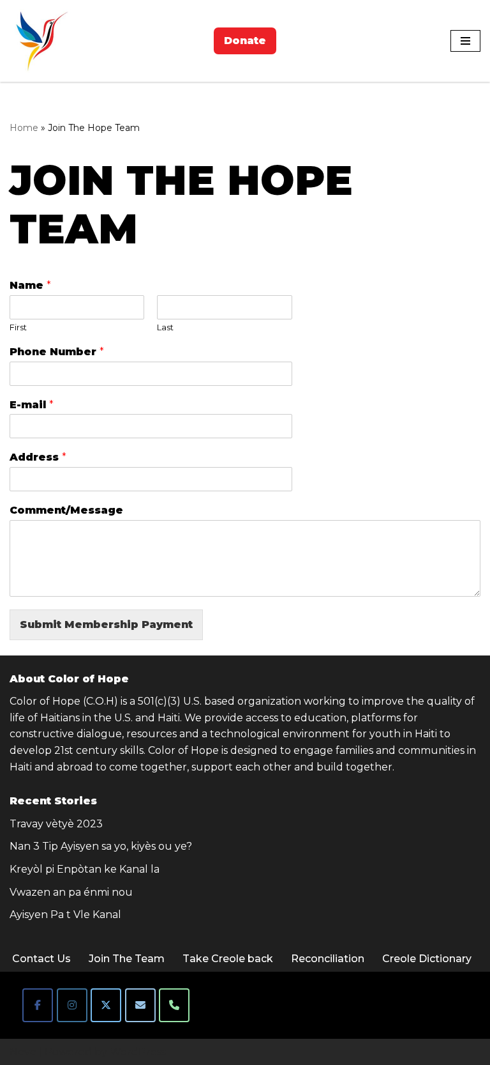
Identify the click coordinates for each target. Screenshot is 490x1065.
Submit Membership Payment (106, 624)
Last (165, 327)
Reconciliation (327, 959)
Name (30, 285)
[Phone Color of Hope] (174, 1005)
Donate (245, 40)
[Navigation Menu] (465, 41)
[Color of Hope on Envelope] (140, 1005)
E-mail (32, 405)
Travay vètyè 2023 (56, 824)
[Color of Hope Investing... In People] (41, 41)
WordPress (138, 1052)
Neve (23, 1052)
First (18, 327)
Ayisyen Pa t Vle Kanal (65, 914)
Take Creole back (227, 959)
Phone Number (57, 352)
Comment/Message (66, 510)
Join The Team (127, 959)
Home (24, 128)
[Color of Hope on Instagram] (72, 1005)
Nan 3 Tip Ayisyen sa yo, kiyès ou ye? (101, 846)
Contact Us (41, 959)
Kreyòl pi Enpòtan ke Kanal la (85, 869)
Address (38, 457)
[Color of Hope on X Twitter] (106, 1005)
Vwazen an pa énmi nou (71, 892)
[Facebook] (37, 1005)
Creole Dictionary (426, 959)
